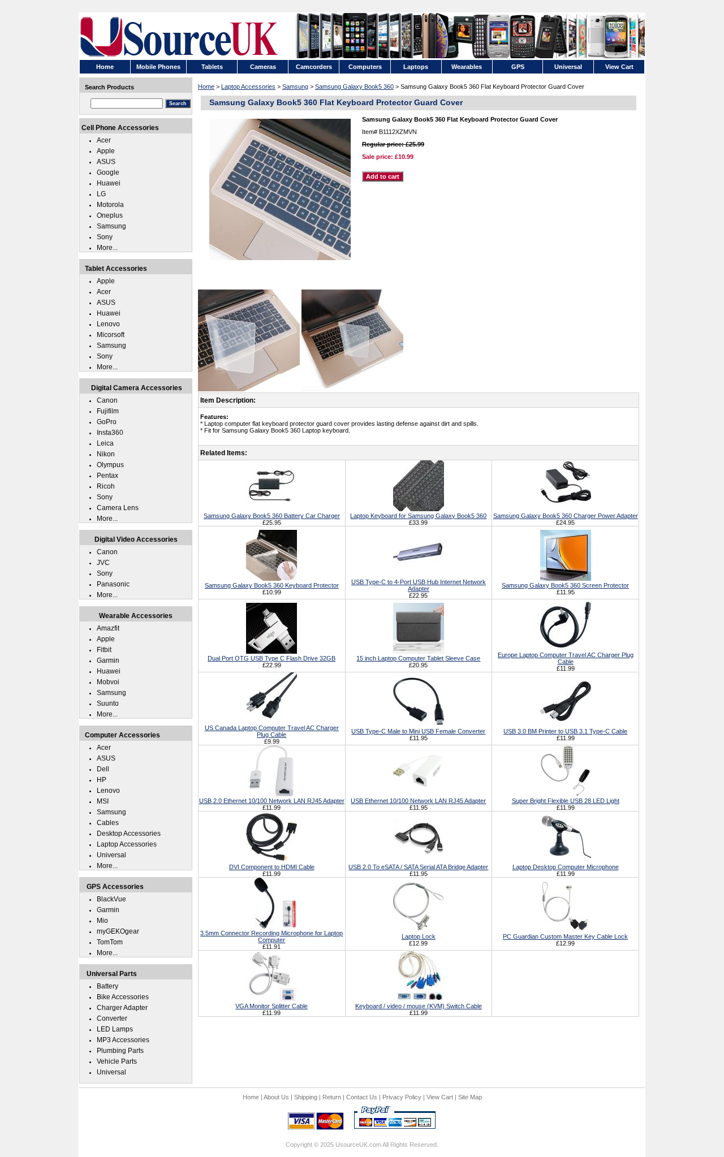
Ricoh (106, 486)
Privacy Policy (401, 1097)
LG (101, 194)
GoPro (107, 422)
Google (108, 172)
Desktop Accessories (129, 833)
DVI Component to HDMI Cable (271, 867)
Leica (105, 443)
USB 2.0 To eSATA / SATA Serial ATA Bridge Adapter (418, 867)
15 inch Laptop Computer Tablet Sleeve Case (418, 658)
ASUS (106, 162)
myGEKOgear (118, 931)
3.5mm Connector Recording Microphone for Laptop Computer (271, 936)
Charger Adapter (122, 1008)
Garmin (108, 660)
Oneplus (110, 215)
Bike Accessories (123, 997)
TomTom (110, 942)
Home (206, 86)
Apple (106, 151)
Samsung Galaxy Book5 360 (354, 86)
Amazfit (108, 628)
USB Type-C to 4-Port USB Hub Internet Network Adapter (418, 585)
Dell (103, 769)
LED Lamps (115, 1029)
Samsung (295, 86)
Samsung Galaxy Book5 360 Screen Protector (565, 585)
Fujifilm (108, 411)
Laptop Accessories (248, 86)
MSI (103, 801)
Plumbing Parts (120, 1051)
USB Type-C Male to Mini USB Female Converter (418, 731)
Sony (105, 237)
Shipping (305, 1097)
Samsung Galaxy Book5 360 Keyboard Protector (272, 585)
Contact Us (361, 1097)
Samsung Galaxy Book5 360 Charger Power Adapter (565, 515)
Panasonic (113, 584)
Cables (108, 823)
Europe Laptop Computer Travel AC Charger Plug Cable (566, 658)
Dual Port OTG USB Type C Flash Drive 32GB (271, 658)
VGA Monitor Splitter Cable (271, 1006)
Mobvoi (108, 682)
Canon (107, 400)
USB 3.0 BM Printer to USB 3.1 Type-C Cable (565, 731)
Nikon (106, 454)
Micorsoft (110, 335)
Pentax (107, 476)
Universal (111, 855)
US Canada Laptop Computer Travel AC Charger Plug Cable (272, 731)
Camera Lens (118, 508)
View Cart (439, 1097)
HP (101, 780)
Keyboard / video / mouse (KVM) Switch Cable (418, 1006)
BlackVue (111, 899)
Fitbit (104, 650)
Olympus (110, 465)
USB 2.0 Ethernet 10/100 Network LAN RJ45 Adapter (271, 800)
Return (331, 1097)
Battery (107, 986)
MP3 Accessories (123, 1040)
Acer (104, 140)
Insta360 (110, 433)
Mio (102, 921)
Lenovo (108, 324)
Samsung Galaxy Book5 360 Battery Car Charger (272, 515)
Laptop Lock (419, 936)
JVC (103, 563)
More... (107, 248)
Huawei (108, 183)
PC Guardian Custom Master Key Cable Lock (565, 936)
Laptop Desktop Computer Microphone (565, 867)
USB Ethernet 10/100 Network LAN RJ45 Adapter (418, 800)
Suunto (108, 703)
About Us (276, 1097)
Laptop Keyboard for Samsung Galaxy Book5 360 (418, 515)
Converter (112, 1018)
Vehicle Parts (117, 1061)
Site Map (470, 1097)
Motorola (110, 205)
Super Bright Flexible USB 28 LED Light (565, 800)
